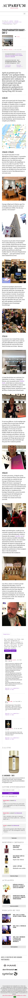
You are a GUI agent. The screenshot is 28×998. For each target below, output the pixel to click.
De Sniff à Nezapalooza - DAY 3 (12, 63)
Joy (15, 800)
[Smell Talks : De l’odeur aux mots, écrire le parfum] (6, 918)
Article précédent (8, 65)
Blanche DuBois (6, 800)
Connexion (7, 650)
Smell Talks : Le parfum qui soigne (19, 926)
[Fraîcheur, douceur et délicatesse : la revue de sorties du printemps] (6, 888)
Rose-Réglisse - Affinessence (17, 846)
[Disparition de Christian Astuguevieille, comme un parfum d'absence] (6, 899)
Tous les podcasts (14, 947)
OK (14, 996)
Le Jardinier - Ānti (8, 775)
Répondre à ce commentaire (12, 688)
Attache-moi (19, 536)
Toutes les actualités (14, 906)
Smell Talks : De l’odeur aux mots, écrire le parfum (19, 915)
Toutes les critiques (14, 876)
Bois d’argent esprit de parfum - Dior (18, 856)
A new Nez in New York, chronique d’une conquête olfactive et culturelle (14, 55)
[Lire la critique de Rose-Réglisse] (6, 849)
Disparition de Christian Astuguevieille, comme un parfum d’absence (19, 897)
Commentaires (6, 634)
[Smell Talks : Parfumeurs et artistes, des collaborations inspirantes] (6, 940)
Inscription (13, 650)
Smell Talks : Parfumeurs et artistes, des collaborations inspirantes (19, 939)
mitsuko (4, 825)
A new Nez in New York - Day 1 (12, 60)
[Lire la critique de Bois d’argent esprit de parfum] (6, 859)
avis (18, 36)
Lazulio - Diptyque (17, 866)
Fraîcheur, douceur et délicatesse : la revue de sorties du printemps (19, 886)
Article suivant (19, 65)
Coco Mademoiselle (18, 813)
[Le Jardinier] (14, 762)
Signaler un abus (9, 689)
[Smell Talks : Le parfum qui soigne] (6, 929)
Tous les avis (14, 838)
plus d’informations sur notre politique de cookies (14, 995)
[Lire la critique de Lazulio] (6, 869)
